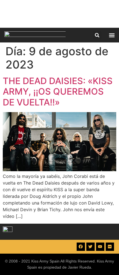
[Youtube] (100, 247)
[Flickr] (110, 247)
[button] (97, 35)
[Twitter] (90, 247)
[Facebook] (81, 247)
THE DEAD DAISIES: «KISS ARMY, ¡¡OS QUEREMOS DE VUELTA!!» (58, 91)
